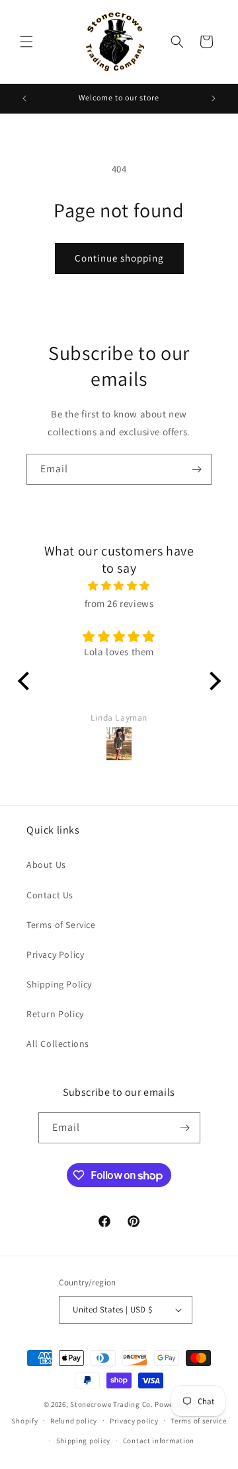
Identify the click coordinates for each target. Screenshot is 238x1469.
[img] (119, 585)
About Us (46, 865)
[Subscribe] (196, 469)
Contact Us (49, 895)
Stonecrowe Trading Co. (111, 1404)
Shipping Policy (59, 984)
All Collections (57, 1044)
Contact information (158, 1440)
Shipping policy (83, 1440)
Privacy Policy (55, 954)
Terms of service (198, 1420)
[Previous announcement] (24, 98)
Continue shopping (119, 258)
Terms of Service (61, 925)
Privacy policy (134, 1420)
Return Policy (55, 1014)
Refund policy (73, 1420)
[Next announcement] (213, 98)
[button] (26, 41)
